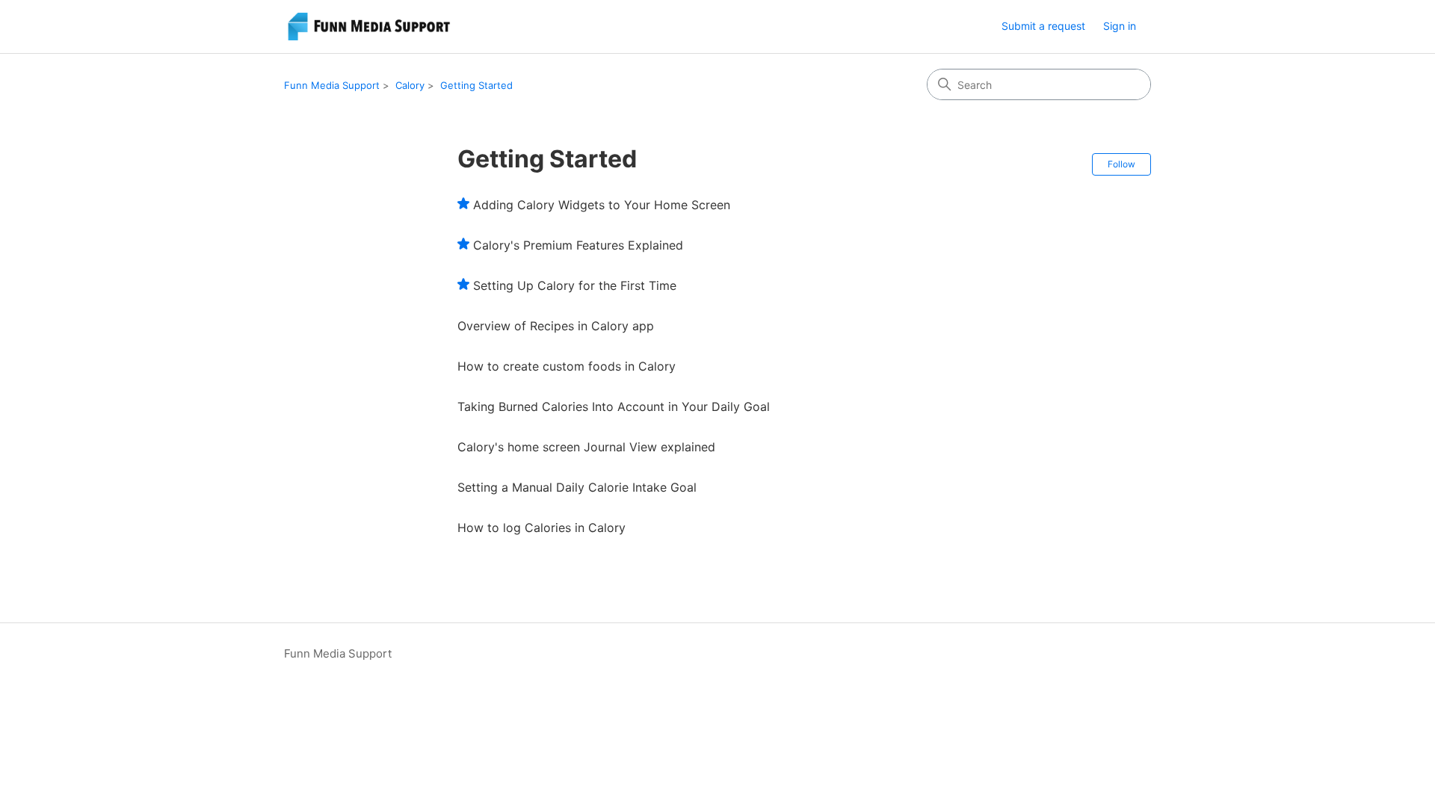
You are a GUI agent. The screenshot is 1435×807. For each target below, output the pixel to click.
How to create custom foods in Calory (566, 366)
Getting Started (476, 85)
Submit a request (1043, 25)
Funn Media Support (332, 85)
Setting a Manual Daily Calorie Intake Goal (577, 487)
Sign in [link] (1119, 25)
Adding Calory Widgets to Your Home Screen (601, 204)
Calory (410, 85)
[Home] (371, 26)
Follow (1121, 164)
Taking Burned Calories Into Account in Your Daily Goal (613, 406)
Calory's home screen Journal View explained (586, 446)
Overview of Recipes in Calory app (555, 325)
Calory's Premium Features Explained (578, 245)
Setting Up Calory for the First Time (574, 285)
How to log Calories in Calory (541, 527)
